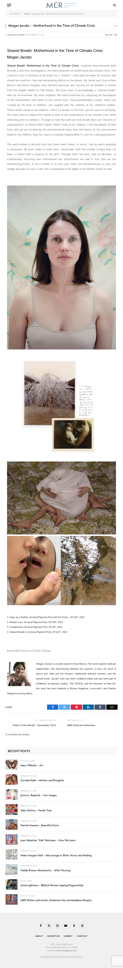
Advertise (53, 936)
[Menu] (9, 5)
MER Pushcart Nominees (81, 725)
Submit (68, 936)
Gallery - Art (111, 35)
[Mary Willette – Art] (12, 764)
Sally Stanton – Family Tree (36, 810)
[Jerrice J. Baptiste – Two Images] (12, 794)
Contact (82, 936)
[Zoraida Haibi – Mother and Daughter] (12, 779)
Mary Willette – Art (31, 765)
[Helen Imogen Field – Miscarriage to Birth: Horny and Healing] (12, 854)
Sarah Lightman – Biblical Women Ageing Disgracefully (52, 885)
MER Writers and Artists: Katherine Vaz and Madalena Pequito (56, 900)
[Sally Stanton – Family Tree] (12, 809)
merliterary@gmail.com (65, 950)
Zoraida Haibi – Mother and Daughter (42, 780)
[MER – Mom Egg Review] (61, 5)
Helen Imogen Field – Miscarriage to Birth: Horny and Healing (56, 855)
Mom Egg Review (16, 35)
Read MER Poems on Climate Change (29, 650)
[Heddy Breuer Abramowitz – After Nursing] (12, 869)
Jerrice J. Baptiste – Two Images (38, 795)
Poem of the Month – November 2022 (34, 725)
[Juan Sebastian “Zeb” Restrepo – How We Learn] (12, 839)
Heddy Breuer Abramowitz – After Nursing (45, 870)
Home (27, 13)
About (39, 936)
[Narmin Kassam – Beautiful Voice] (12, 824)
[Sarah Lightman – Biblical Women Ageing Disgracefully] (12, 884)
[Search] (114, 5)
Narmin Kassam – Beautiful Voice (39, 825)
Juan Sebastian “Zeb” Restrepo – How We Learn (48, 840)
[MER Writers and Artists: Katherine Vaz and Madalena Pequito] (12, 899)
